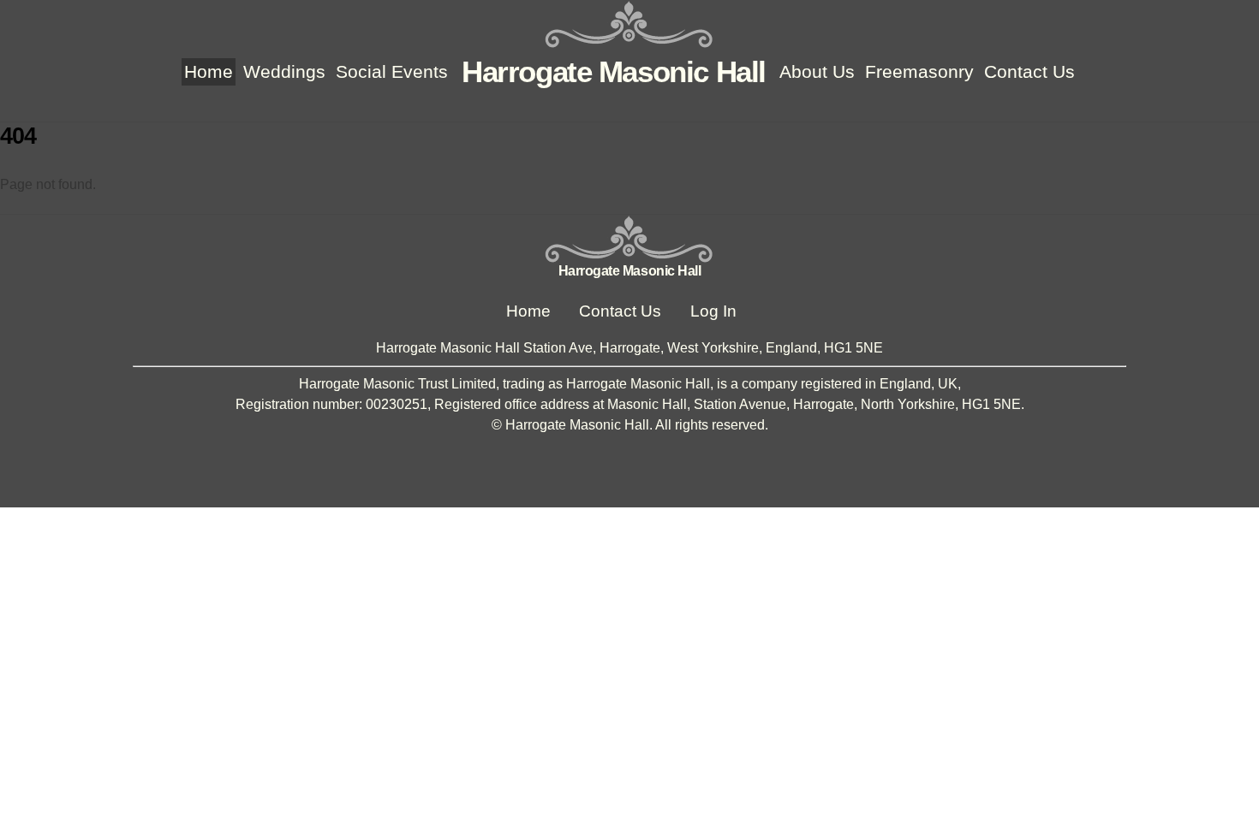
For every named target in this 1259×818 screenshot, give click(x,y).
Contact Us (1029, 71)
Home (208, 71)
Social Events (392, 71)
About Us (817, 71)
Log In (713, 311)
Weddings (284, 71)
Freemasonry (919, 71)
